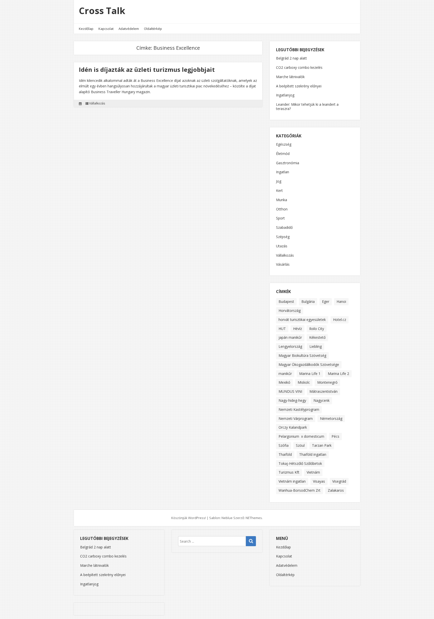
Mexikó (284, 382)
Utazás (281, 246)
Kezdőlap (86, 28)
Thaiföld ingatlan (312, 454)
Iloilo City (316, 328)
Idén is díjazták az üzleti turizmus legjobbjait (147, 69)
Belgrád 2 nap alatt (291, 58)
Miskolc (304, 382)
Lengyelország (290, 346)
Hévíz (297, 328)
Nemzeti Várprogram (296, 418)
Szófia (284, 445)
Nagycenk (321, 400)
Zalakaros (336, 490)
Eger (325, 301)
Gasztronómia (287, 163)
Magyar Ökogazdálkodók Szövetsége (309, 364)
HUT (282, 328)
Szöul (300, 445)
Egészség (283, 144)
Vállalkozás (97, 103)
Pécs (335, 436)
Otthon (282, 209)
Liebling (315, 346)
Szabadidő (284, 228)
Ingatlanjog (285, 95)
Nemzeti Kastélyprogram (299, 409)
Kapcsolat (106, 28)
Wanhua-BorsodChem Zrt (299, 490)
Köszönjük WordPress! (188, 518)
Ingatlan (282, 172)
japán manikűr (290, 337)
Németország (331, 418)
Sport (280, 218)
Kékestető (317, 337)
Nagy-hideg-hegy (292, 400)
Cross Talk (102, 11)
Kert (279, 191)
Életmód (283, 154)
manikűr (285, 373)
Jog (278, 181)
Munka (281, 200)
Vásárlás (283, 264)
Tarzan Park (322, 445)
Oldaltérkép (153, 28)
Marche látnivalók (290, 76)
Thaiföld (285, 454)
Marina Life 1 (309, 373)
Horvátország (290, 310)
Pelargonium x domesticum (301, 436)
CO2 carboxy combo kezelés (299, 67)
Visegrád (339, 481)
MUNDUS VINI (290, 391)
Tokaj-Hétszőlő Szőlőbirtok (300, 463)
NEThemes (254, 518)
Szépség (283, 237)
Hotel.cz (339, 319)
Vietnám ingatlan (292, 481)
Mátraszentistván (323, 391)
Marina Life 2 (338, 373)
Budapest (286, 301)
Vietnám (313, 472)
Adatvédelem (129, 28)
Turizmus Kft (289, 472)
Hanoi (341, 301)
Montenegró (327, 382)
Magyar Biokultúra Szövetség (302, 355)
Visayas (319, 481)
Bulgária (308, 301)
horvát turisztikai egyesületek (302, 319)
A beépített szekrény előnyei (298, 86)
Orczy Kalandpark (293, 427)
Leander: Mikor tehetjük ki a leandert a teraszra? (307, 106)
